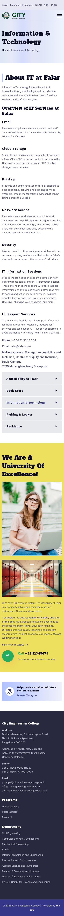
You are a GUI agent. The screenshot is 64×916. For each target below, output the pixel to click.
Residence (14, 426)
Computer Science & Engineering (20, 838)
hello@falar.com (20, 346)
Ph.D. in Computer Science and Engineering (26, 881)
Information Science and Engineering (22, 854)
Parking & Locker (19, 414)
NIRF (46, 5)
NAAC (38, 5)
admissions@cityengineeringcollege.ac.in (25, 790)
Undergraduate (10, 806)
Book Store (14, 390)
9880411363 (24, 767)
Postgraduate (9, 811)
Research (7, 817)
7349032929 (25, 771)
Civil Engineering (11, 833)
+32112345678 (36, 653)
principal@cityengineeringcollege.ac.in (23, 782)
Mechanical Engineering (15, 844)
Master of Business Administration (21, 876)
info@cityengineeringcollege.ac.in (21, 786)
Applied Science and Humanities (20, 865)
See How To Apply (13, 644)
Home (5, 50)
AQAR (5, 5)
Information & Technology (26, 402)
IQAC (54, 5)
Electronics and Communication (19, 860)
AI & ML (6, 849)
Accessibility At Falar (22, 378)
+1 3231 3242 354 (24, 340)
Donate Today (25, 695)
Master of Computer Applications (20, 871)
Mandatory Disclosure (21, 5)
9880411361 (9, 767)
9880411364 (9, 771)
